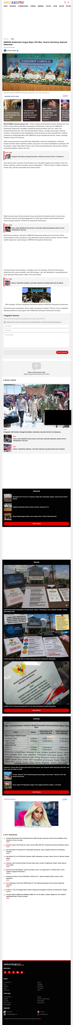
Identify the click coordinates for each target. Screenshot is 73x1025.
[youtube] (17, 972)
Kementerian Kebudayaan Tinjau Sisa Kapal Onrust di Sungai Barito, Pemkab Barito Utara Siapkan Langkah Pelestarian (35, 870)
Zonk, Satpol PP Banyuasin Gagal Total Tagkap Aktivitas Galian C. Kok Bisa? (37, 785)
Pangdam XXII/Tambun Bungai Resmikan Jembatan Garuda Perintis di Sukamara (37, 156)
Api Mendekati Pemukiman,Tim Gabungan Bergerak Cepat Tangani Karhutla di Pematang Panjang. (35, 850)
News (12, 39)
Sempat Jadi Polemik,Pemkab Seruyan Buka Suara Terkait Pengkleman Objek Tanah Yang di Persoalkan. (36, 864)
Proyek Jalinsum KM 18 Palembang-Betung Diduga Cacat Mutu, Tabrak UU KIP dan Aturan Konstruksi (39, 775)
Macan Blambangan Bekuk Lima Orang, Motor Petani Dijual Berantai (34, 516)
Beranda (6, 39)
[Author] (5, 50)
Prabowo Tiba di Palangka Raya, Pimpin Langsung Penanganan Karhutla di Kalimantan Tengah (36, 889)
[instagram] (13, 972)
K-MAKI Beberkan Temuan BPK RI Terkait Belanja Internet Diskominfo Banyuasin (29, 659)
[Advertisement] (38, 22)
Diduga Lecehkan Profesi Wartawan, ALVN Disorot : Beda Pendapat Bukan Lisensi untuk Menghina (34, 877)
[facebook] (5, 972)
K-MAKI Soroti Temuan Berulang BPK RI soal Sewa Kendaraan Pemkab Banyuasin (30, 706)
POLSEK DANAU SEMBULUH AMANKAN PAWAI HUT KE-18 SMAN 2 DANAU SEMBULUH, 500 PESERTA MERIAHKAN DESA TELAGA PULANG (36, 895)
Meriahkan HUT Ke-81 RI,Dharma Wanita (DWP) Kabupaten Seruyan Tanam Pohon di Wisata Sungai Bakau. (37, 857)
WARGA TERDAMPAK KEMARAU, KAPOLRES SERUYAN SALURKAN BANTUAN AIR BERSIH (37, 283)
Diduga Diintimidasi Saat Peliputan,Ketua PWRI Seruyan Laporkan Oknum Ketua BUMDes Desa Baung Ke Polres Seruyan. (36, 839)
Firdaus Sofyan (11, 50)
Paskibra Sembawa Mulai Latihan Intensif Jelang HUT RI (31, 507)
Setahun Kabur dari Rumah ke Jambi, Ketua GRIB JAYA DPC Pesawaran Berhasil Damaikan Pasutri (37, 845)
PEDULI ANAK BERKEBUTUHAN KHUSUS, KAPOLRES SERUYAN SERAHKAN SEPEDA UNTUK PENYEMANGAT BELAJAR (37, 229)
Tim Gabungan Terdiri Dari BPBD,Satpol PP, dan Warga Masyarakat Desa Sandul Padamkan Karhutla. (35, 884)
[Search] (65, 2)
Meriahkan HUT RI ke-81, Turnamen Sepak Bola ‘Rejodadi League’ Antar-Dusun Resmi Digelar (40, 497)
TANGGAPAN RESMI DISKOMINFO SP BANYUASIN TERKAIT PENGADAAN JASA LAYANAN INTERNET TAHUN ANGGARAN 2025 (35, 610)
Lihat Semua (36, 523)
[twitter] (9, 972)
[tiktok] (21, 972)
